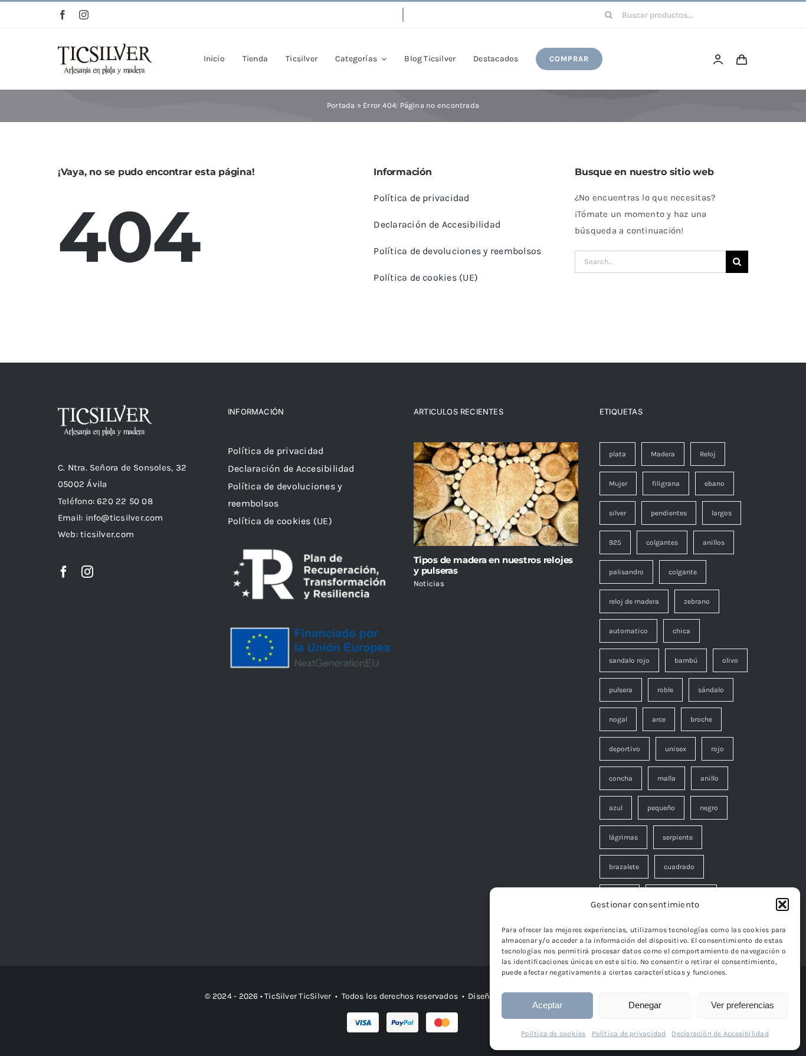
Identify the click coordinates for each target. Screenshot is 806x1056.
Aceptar (547, 1005)
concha (621, 778)
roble (665, 690)
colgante (683, 572)
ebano (715, 483)
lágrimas (623, 837)
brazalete (624, 867)
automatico (628, 631)
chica (681, 631)
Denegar (644, 1005)
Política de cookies (553, 1033)
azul (615, 808)
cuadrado (679, 867)
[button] (782, 904)
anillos (714, 542)
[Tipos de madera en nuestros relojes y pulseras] (496, 494)
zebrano (697, 601)
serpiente (678, 837)
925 (615, 542)
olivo (730, 660)
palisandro (626, 572)
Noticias (429, 583)
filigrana (666, 483)
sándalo (711, 690)
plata (617, 454)
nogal (618, 719)
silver (617, 513)
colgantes (662, 542)
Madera (663, 454)
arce (659, 719)
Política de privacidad (629, 1033)
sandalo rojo (629, 660)
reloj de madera (634, 601)
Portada (341, 105)
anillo (709, 778)
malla (666, 778)
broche (701, 719)
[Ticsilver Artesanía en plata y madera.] (105, 47)
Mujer (618, 483)
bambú (685, 660)
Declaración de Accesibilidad (719, 1033)
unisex (675, 749)
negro (709, 808)
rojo (717, 749)
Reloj (708, 454)
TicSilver (315, 996)
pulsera (621, 690)
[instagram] (84, 14)
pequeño (661, 808)
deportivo (624, 749)
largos (722, 513)
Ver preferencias (742, 1005)
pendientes (669, 513)
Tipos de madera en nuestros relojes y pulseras (493, 565)
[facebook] (62, 14)
